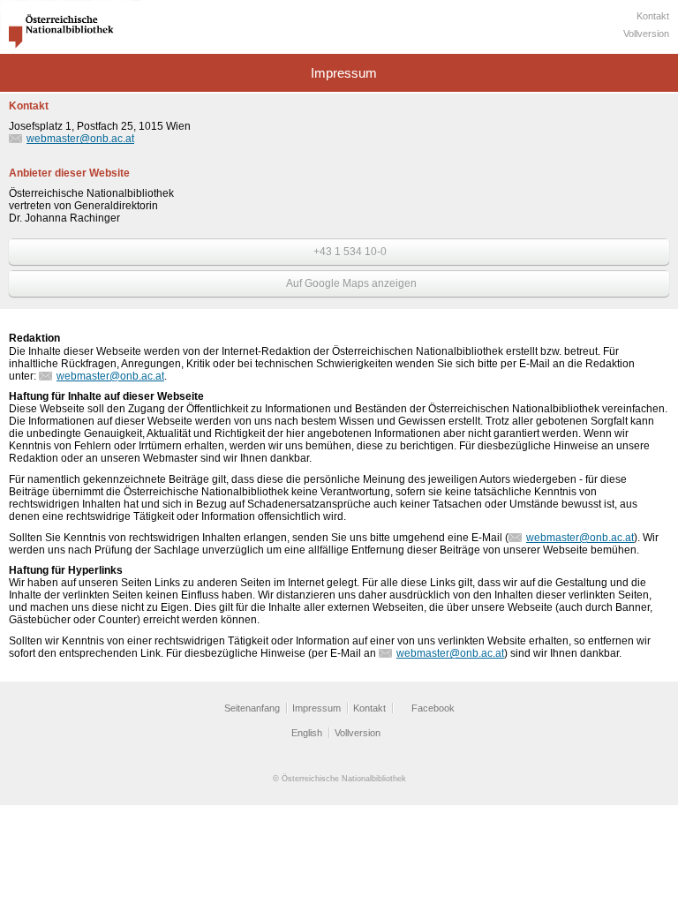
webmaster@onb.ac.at (80, 138)
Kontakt (653, 16)
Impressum (316, 708)
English (306, 732)
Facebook (433, 708)
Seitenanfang (252, 708)
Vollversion (646, 33)
